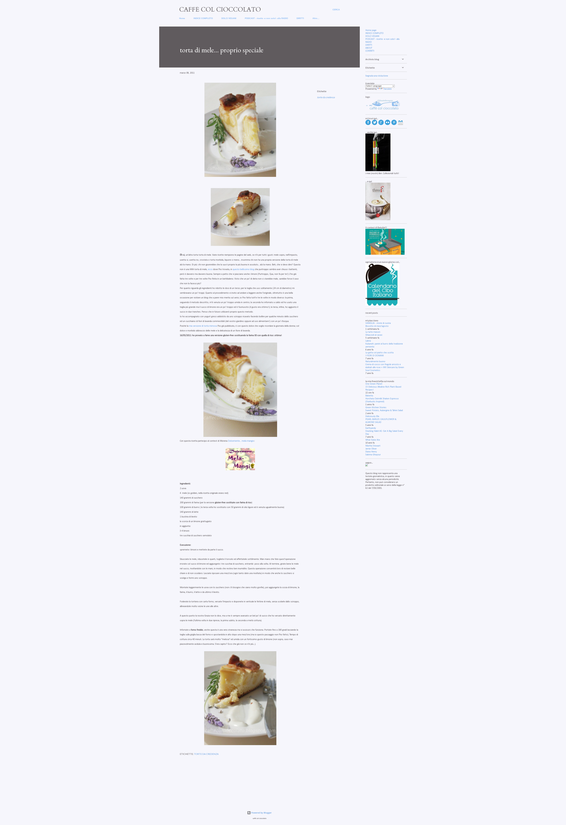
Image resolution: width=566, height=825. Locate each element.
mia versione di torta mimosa (203, 326)
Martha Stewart (372, 446)
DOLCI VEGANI (228, 18)
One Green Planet (373, 384)
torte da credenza (326, 97)
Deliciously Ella (372, 416)
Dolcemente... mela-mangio (241, 441)
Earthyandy (370, 428)
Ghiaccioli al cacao (373, 335)
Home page (370, 30)
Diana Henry (371, 452)
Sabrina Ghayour (373, 455)
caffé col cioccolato (220, 9)
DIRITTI (300, 18)
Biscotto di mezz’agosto (377, 326)
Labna (368, 341)
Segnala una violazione (376, 75)
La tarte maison (372, 332)
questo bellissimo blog (243, 269)
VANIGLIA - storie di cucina (378, 323)
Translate (387, 89)
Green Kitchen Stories (375, 407)
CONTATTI (369, 51)
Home (182, 18)
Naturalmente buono (375, 361)
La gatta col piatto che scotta (379, 353)
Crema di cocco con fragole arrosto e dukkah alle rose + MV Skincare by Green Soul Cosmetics (384, 367)
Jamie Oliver (371, 449)
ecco (210, 269)
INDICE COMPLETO (203, 18)
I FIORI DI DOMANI (374, 355)
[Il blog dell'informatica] (366, 465)
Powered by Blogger (261, 812)
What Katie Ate (372, 440)
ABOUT (368, 48)
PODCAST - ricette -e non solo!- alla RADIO (266, 18)
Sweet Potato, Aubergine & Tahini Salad (384, 410)
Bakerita (369, 396)
